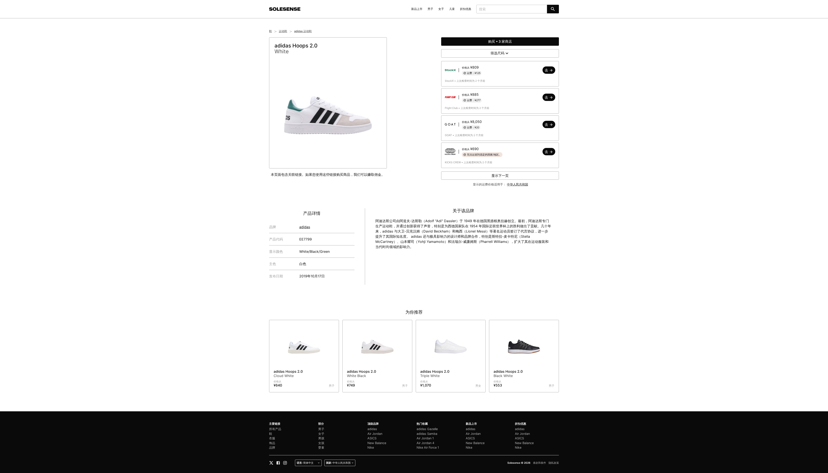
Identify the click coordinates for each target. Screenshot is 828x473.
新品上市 (416, 9)
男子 (430, 9)
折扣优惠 (465, 9)
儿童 (452, 9)
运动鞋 (283, 31)
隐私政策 (554, 462)
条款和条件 (539, 462)
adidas (304, 227)
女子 (441, 9)
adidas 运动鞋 (303, 31)
